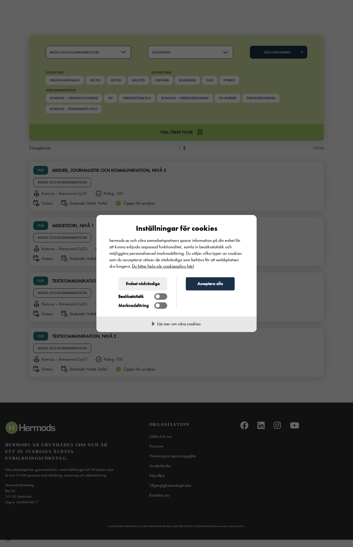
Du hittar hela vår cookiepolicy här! (163, 266)
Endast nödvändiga (143, 283)
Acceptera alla (210, 283)
